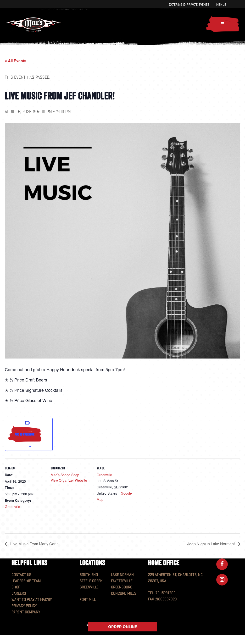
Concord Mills (123, 593)
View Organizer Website (69, 480)
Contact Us (21, 575)
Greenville (12, 506)
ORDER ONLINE (122, 626)
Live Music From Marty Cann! (34, 544)
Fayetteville (122, 581)
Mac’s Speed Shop (65, 474)
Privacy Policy (24, 606)
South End (89, 575)
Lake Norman (122, 575)
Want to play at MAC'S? (31, 599)
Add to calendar (24, 434)
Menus (221, 5)
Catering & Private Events (189, 5)
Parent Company (25, 612)
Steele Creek (91, 581)
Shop (15, 587)
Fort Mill (88, 599)
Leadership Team (26, 581)
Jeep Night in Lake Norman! (211, 544)
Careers (18, 593)
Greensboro (121, 587)
